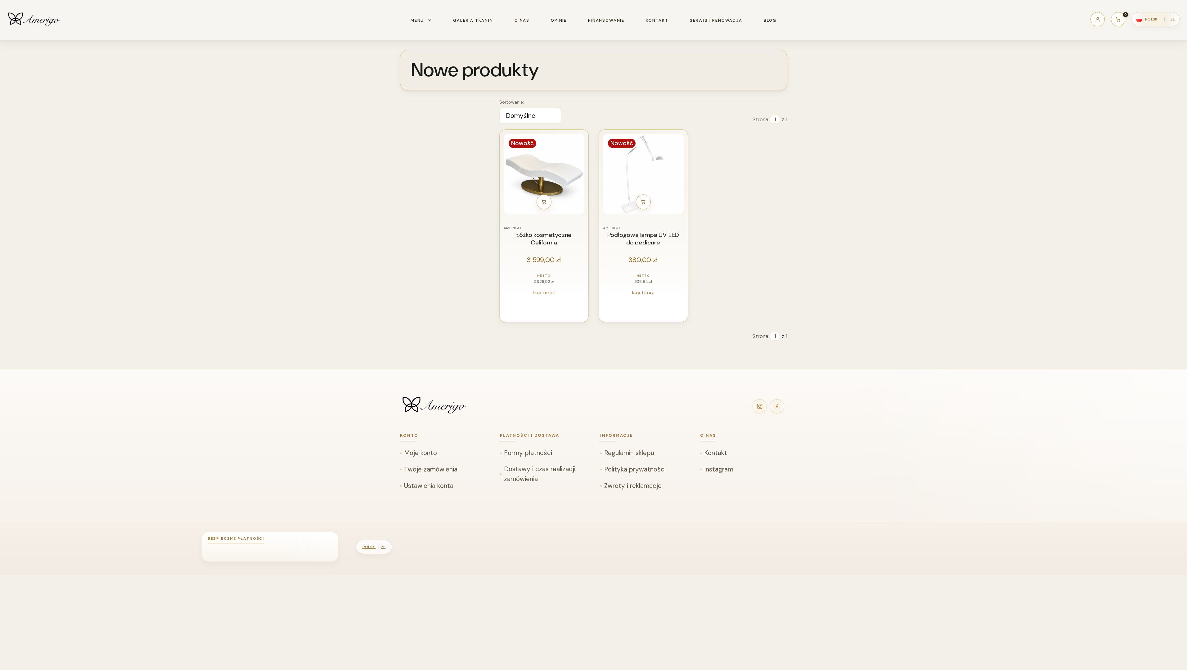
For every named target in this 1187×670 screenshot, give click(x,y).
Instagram (718, 469)
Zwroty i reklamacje (633, 485)
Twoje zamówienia (430, 469)
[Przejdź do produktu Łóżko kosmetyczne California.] (544, 174)
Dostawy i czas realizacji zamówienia (539, 474)
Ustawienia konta (428, 485)
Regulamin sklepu (629, 453)
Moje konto (420, 453)
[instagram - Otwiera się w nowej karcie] (760, 406)
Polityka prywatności (635, 469)
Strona (760, 119)
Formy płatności (528, 453)
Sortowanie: (511, 102)
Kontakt (715, 453)
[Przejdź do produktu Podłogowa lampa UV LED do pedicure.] (643, 174)
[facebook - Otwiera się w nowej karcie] (777, 406)
